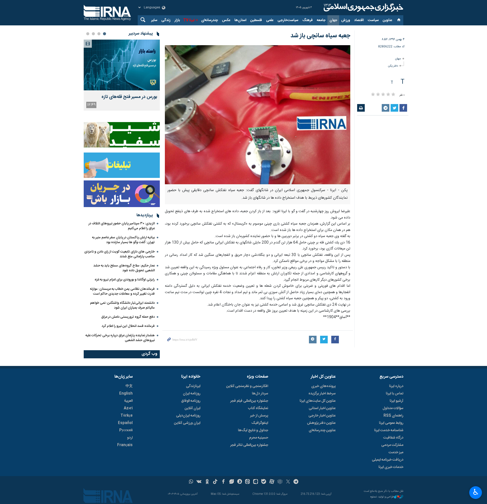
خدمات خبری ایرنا (390, 467)
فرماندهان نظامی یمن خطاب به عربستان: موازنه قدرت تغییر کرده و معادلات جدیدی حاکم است (122, 291)
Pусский (126, 430)
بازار (177, 20)
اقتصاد (359, 20)
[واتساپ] (191, 482)
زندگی (165, 20)
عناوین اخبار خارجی (322, 416)
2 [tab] (98, 33)
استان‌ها (240, 20)
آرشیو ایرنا (396, 401)
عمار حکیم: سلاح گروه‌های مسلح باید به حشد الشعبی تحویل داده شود (124, 268)
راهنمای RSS (393, 416)
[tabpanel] (122, 75)
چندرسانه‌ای (209, 20)
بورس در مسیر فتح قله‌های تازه (129, 97)
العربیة (128, 401)
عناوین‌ (387, 20)
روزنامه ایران (191, 394)
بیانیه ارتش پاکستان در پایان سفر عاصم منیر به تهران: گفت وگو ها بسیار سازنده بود (123, 240)
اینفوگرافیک (259, 423)
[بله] (263, 482)
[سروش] (239, 482)
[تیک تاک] (215, 482)
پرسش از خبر (259, 416)
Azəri (128, 408)
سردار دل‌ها (260, 394)
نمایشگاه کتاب (258, 408)
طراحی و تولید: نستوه (382, 497)
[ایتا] (247, 482)
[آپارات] (271, 482)
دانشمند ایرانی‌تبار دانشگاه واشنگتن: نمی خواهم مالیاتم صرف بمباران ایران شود (122, 305)
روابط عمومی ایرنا (391, 423)
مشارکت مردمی (392, 445)
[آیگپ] (255, 482)
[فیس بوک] (223, 482)
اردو (130, 438)
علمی (269, 20)
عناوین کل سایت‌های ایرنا (318, 401)
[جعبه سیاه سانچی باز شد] (257, 114)
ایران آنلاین (192, 408)
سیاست (373, 20)
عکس (226, 20)
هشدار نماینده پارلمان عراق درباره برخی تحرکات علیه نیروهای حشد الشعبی (120, 338)
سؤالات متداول (392, 408)
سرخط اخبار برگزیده (322, 394)
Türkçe (126, 416)
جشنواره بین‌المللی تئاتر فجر (249, 445)
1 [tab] (104, 33)
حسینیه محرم (258, 438)
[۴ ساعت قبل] (122, 65)
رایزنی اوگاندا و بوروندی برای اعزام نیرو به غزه (125, 279)
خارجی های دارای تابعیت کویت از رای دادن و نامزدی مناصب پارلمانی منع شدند (119, 254)
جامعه (321, 20)
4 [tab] (87, 33)
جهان (333, 20)
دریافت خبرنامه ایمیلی (387, 460)
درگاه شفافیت (393, 438)
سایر (154, 20)
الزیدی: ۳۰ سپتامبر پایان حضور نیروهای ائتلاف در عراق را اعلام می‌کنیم (122, 226)
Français (125, 445)
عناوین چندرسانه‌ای (322, 430)
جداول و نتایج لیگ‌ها (253, 430)
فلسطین (256, 20)
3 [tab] (93, 33)
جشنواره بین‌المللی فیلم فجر (249, 401)
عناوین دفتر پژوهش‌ (321, 423)
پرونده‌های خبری (323, 386)
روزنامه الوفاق (190, 401)
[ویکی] (199, 482)
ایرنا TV (189, 20)
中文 (129, 386)
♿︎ (475, 492)
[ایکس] (288, 482)
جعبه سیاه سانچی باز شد (320, 36)
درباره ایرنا (396, 386)
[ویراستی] (231, 482)
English (126, 394)
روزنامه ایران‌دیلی (188, 416)
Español (125, 423)
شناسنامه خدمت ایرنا (388, 430)
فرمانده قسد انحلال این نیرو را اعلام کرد (128, 326)
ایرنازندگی (193, 386)
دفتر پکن (393, 65)
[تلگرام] (296, 482)
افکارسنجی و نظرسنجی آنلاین (247, 386)
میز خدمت (396, 452)
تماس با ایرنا (394, 394)
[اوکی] (207, 482)
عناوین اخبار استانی (322, 408)
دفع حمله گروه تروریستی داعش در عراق (128, 317)
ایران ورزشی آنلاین (187, 423)
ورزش (345, 20)
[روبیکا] (279, 482)
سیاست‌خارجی (287, 20)
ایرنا (362, 8)
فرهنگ (307, 20)
